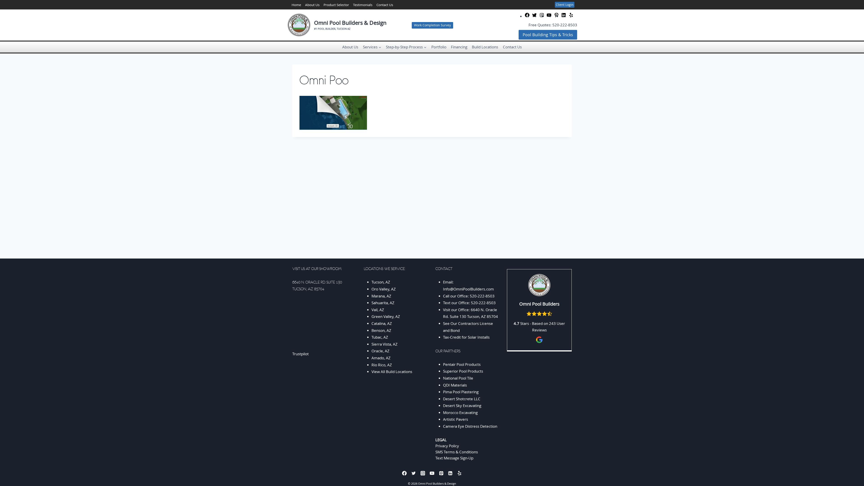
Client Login (565, 4)
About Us (312, 4)
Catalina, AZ (381, 323)
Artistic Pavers (455, 419)
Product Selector (336, 4)
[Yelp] (459, 473)
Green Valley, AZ (385, 316)
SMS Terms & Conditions (456, 451)
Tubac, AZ (379, 337)
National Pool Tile (458, 378)
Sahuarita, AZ (382, 302)
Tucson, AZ (380, 282)
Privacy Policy (447, 445)
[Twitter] (413, 473)
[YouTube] (432, 473)
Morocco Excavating (460, 412)
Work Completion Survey (432, 25)
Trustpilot (300, 353)
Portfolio (438, 47)
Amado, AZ (381, 357)
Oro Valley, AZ (383, 289)
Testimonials (362, 4)
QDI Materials (455, 385)
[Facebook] (404, 473)
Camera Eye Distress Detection (470, 426)
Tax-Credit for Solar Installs (466, 337)
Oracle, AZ (380, 350)
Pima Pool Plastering (461, 391)
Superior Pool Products (463, 371)
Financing (459, 47)
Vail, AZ (377, 309)
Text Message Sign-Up (454, 458)
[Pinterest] (441, 473)
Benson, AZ (381, 330)
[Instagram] (423, 473)
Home (296, 4)
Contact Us (384, 4)
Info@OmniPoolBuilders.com (468, 289)
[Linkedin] (450, 473)
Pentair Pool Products (462, 364)
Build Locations (485, 47)
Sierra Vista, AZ (384, 344)
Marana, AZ (381, 296)
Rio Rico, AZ (381, 364)
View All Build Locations (391, 371)
